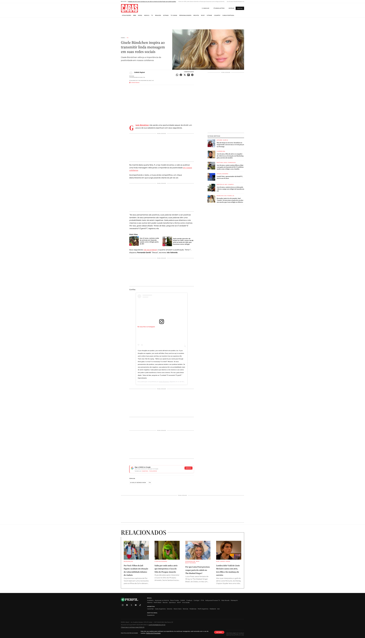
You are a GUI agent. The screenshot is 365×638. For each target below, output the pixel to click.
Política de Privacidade (129, 633)
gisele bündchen (138, 482)
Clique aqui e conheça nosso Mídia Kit (132, 627)
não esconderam (150, 250)
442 (218, 609)
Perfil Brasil (157, 602)
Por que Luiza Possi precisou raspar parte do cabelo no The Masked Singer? (197, 570)
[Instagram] (122, 605)
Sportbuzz (172, 602)
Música (146, 15)
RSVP (203, 15)
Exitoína (169, 609)
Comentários (135, 82)
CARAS (182, 600)
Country (217, 15)
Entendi (219, 632)
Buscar (206, 8)
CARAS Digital (139, 72)
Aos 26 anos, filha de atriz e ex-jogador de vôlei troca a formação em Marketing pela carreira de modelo (230, 156)
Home (123, 37)
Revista (196, 15)
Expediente (150, 615)
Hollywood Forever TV (212, 600)
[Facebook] (127, 605)
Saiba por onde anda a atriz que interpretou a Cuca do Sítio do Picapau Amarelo (166, 568)
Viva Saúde (185, 602)
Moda (140, 15)
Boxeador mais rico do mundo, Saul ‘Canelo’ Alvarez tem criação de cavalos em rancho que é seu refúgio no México (230, 200)
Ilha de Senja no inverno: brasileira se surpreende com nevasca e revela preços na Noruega (230, 145)
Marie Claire (177, 609)
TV (152, 15)
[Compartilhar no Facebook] (180, 74)
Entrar (231, 8)
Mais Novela (225, 600)
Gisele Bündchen (164, 381)
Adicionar (188, 468)
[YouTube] (135, 605)
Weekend (213, 609)
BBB (134, 15)
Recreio (165, 602)
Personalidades (185, 15)
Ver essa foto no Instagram (146, 326)
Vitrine (209, 15)
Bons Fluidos (174, 600)
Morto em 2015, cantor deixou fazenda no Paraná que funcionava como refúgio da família (201, 1)
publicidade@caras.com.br (157, 624)
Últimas (166, 15)
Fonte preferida (153, 471)
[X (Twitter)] (131, 605)
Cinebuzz (189, 600)
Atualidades (126, 15)
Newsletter (220, 8)
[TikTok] (140, 605)
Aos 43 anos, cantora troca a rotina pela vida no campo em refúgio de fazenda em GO (230, 189)
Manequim (234, 600)
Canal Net (150, 609)
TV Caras (174, 15)
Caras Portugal (228, 15)
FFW (202, 600)
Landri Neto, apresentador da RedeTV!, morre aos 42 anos (230, 177)
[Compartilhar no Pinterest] (192, 74)
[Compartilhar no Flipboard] (188, 74)
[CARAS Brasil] (129, 8)
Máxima (149, 602)
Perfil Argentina (203, 609)
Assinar (240, 8)
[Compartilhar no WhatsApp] (177, 74)
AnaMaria (150, 600)
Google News (145, 471)
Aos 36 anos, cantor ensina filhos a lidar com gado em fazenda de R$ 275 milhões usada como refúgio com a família (230, 167)
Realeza (158, 15)
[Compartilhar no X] (184, 74)
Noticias (185, 609)
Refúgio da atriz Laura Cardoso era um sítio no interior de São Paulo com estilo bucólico (152, 1)
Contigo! (196, 600)
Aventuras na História (162, 600)
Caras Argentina (160, 609)
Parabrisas (193, 609)
